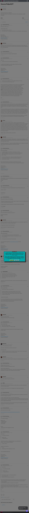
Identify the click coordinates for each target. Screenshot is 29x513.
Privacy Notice (13, 257)
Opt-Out (20, 258)
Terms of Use (18, 257)
